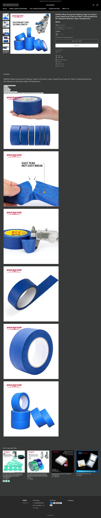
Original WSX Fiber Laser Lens (83, 473)
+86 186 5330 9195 (39, 502)
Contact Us (25, 502)
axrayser (50, 5)
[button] (56, 34)
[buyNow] (76, 45)
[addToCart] (76, 41)
